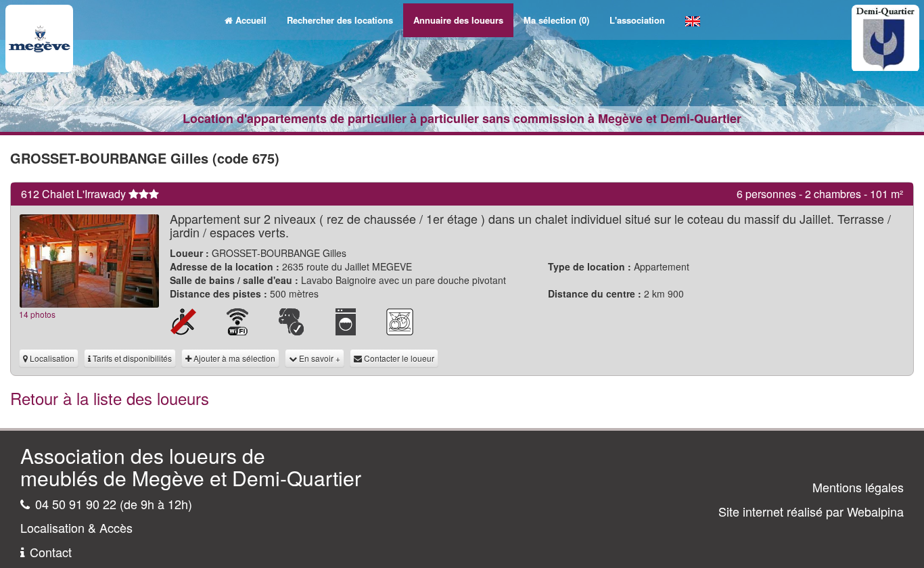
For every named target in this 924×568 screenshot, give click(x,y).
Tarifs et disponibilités (131, 358)
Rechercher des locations (340, 20)
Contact (51, 552)
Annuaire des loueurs (458, 20)
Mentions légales (858, 487)
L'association (637, 20)
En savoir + (318, 358)
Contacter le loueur (398, 358)
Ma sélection (556, 20)
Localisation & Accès (76, 527)
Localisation (51, 358)
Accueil (251, 20)
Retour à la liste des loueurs (109, 398)
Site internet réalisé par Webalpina (811, 511)
